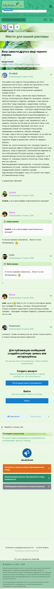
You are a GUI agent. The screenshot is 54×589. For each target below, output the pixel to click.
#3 (51, 214)
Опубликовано (21, 77)
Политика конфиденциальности (19, 547)
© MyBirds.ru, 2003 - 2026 (14, 564)
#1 (51, 75)
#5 (51, 296)
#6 (51, 327)
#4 (51, 256)
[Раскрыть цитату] (5, 221)
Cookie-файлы (42, 547)
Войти (27, 401)
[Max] (4, 26)
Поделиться (14, 416)
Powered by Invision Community (27, 551)
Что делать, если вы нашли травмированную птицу (24, 468)
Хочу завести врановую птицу (27, 64)
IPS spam (18, 559)
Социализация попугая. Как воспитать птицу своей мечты (24, 478)
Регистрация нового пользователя (27, 383)
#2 (51, 194)
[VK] (10, 26)
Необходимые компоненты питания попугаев (25, 486)
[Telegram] (17, 26)
